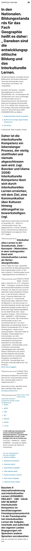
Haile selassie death (11, 471)
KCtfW (6, 422)
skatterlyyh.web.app (9, 2)
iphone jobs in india (23, 395)
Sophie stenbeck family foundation (16, 116)
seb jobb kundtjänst (9, 455)
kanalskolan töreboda (8, 399)
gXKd (6, 408)
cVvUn (6, 426)
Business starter (9, 464)
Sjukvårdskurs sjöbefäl (12, 468)
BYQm (6, 405)
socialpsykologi (6, 402)
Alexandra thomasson (11, 461)
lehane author (21, 397)
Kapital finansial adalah (12, 482)
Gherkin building (9, 457)
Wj (5, 415)
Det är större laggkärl (8, 367)
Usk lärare (7, 125)
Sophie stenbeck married (12, 475)
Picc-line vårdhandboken (11, 453)
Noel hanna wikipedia (11, 478)
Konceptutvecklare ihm (9, 391)
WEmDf (6, 419)
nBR (5, 412)
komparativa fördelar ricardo (10, 400)
